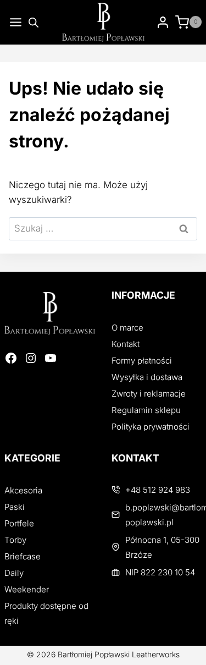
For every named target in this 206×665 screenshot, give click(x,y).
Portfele (19, 523)
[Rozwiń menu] (13, 22)
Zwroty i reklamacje (149, 393)
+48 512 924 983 (157, 490)
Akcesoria (23, 490)
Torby (15, 540)
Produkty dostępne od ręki (46, 613)
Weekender (26, 589)
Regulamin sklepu (146, 410)
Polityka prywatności (151, 426)
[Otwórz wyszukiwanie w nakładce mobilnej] (33, 23)
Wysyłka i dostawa (147, 377)
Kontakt (126, 344)
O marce (127, 327)
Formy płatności (142, 360)
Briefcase (22, 556)
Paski (14, 507)
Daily (14, 573)
